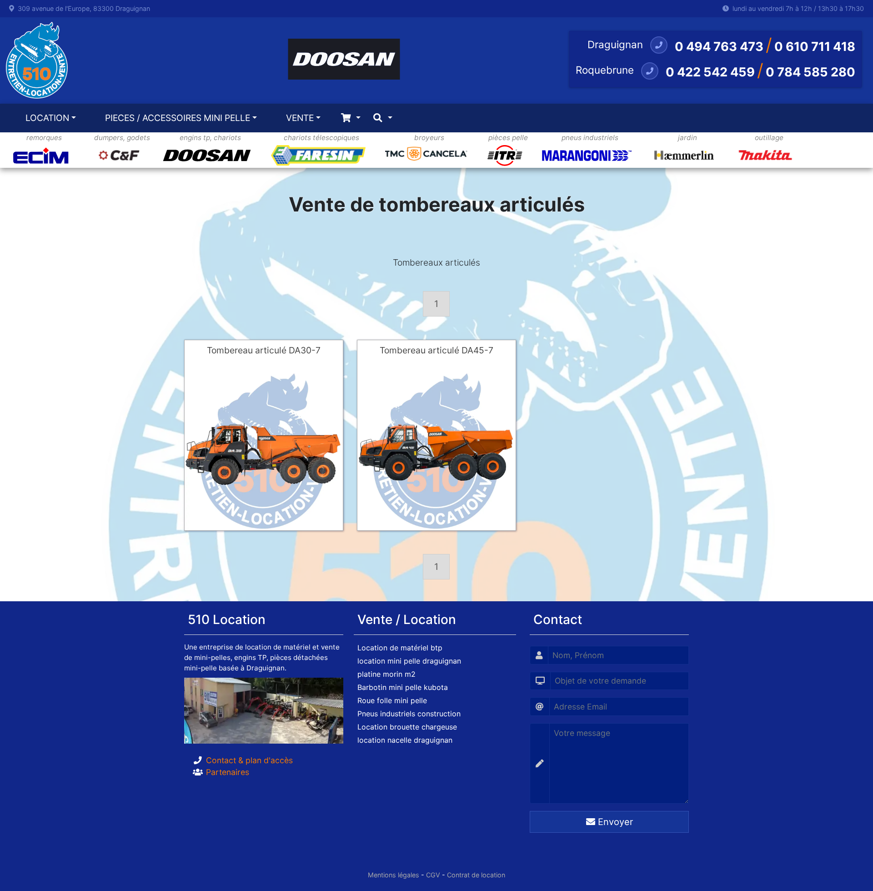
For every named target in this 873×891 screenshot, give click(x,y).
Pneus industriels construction (409, 713)
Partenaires (227, 772)
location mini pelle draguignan (409, 660)
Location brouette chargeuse (407, 726)
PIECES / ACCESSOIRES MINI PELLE (177, 117)
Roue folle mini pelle (392, 700)
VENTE (300, 117)
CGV (433, 875)
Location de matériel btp (399, 647)
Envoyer (614, 821)
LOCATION (47, 117)
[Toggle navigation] (350, 118)
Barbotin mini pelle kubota (402, 687)
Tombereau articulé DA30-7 (264, 350)
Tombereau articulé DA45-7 (436, 350)
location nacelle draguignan (404, 740)
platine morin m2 (386, 674)
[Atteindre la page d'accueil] (34, 60)
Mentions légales (393, 875)
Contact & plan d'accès (249, 760)
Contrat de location (476, 875)
